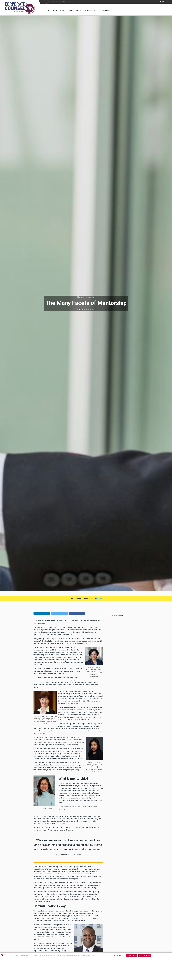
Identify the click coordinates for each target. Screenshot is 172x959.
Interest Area (58, 10)
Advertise (89, 10)
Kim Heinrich (83, 309)
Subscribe (105, 10)
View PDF (92, 613)
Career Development (86, 297)
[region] (86, 955)
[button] (42, 613)
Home (47, 10)
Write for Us (74, 10)
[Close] (169, 956)
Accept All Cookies (144, 955)
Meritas (99, 598)
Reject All (131, 955)
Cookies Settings (118, 955)
